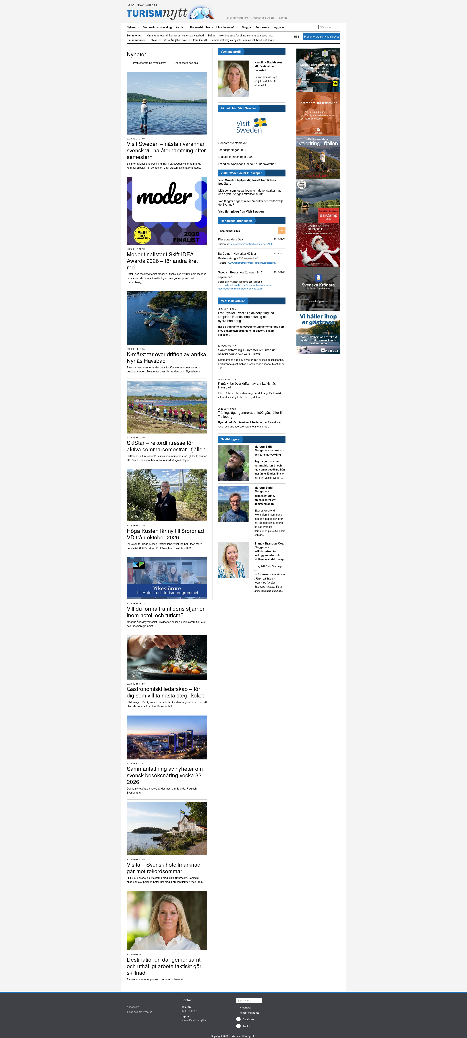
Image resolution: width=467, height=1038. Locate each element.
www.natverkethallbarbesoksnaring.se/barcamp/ (252, 262)
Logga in (278, 27)
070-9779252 (189, 1011)
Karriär (179, 27)
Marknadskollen (200, 27)
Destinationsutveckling (157, 27)
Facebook (248, 1019)
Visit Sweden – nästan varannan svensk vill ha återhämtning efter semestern (180, 35)
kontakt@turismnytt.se (194, 1020)
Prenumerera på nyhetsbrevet (321, 36)
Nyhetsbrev (245, 1007)
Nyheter (131, 27)
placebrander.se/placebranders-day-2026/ (252, 243)
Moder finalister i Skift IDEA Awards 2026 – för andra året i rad (250, 35)
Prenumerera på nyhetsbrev (149, 63)
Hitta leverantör (226, 27)
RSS (296, 36)
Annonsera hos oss (186, 63)
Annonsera (242, 17)
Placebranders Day (230, 239)
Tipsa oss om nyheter (139, 1012)
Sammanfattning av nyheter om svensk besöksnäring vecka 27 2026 (182, 40)
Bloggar (247, 27)
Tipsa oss (230, 17)
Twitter (246, 1026)
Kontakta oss (257, 17)
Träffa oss (282, 17)
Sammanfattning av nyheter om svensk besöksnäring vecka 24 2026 (252, 40)
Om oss (270, 17)
